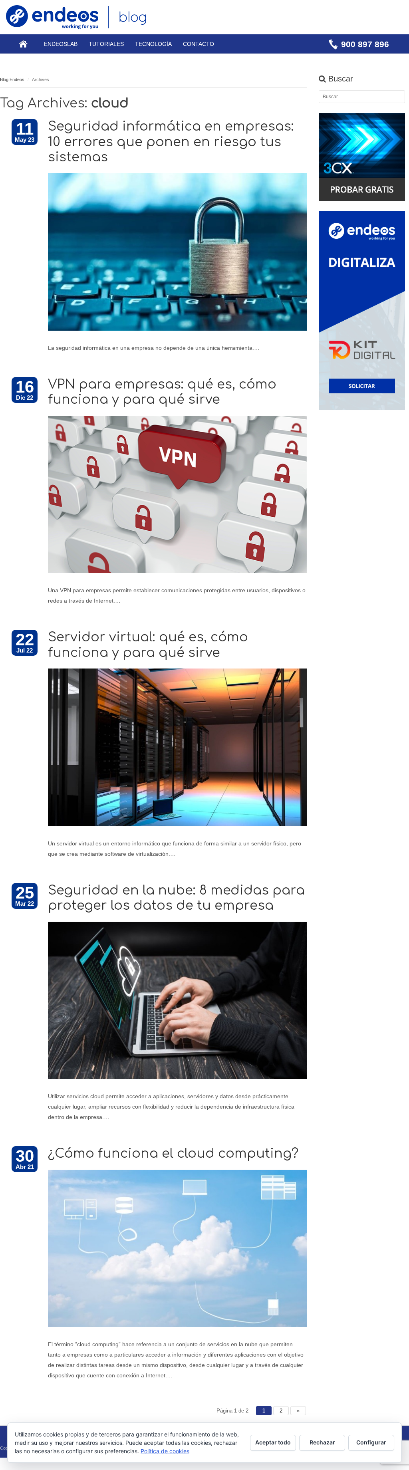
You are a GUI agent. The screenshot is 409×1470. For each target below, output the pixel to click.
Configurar (371, 1442)
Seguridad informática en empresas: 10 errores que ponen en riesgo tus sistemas (171, 141)
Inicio (23, 44)
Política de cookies (165, 1451)
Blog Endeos (12, 79)
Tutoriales (106, 44)
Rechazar (322, 1442)
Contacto (198, 44)
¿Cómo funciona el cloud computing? (173, 1154)
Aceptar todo (273, 1442)
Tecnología (153, 44)
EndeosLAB (60, 44)
